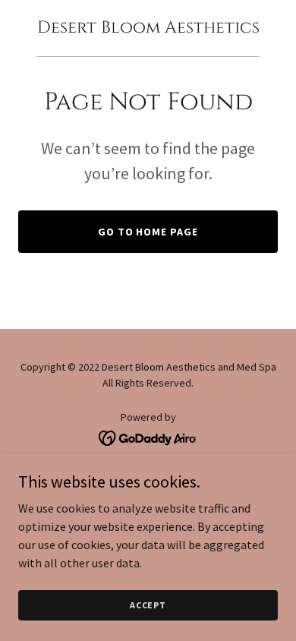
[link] (148, 28)
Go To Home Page (148, 231)
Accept (148, 605)
